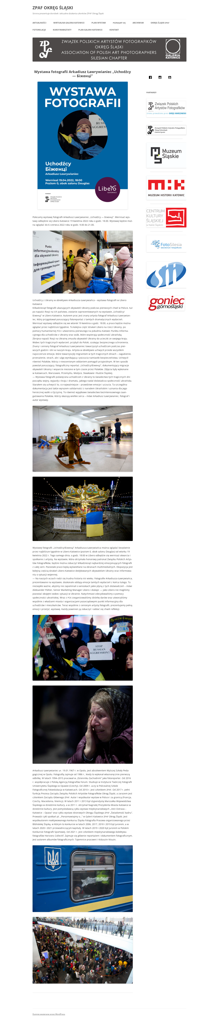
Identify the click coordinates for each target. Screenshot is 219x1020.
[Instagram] (161, 77)
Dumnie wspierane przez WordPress (49, 1014)
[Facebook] (151, 77)
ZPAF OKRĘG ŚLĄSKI (53, 8)
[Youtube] (170, 77)
